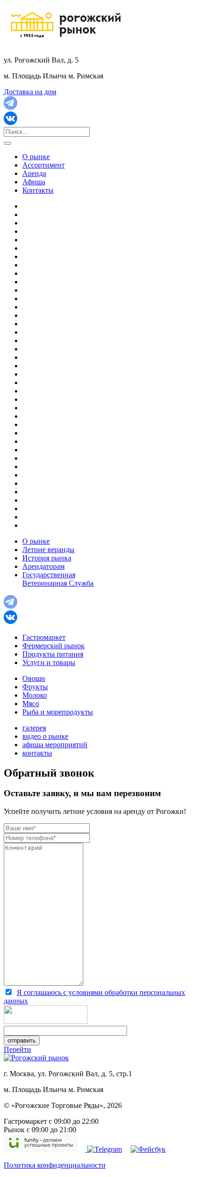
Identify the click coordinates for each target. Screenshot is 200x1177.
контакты (37, 753)
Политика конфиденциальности (55, 1165)
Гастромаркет (44, 637)
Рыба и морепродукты (57, 712)
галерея (34, 728)
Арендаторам (43, 566)
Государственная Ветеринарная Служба (57, 579)
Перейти (17, 1049)
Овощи (33, 678)
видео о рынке (45, 736)
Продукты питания (52, 654)
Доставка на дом (30, 92)
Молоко (34, 695)
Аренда (34, 173)
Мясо (30, 704)
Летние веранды (48, 549)
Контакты (37, 190)
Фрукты (35, 687)
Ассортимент (43, 165)
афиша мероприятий (54, 745)
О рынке (36, 157)
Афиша (33, 182)
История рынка (46, 558)
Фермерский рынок (53, 646)
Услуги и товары (48, 662)
